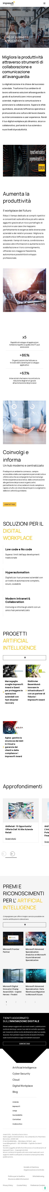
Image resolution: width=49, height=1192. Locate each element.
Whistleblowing (38, 1176)
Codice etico (17, 1124)
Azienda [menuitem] (16, 1102)
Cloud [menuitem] (16, 1079)
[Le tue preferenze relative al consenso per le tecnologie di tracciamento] (45, 1188)
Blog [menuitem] (15, 1092)
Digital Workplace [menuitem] (23, 1085)
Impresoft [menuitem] (16, 1106)
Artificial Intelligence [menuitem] (24, 1067)
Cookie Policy (22, 1185)
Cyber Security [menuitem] (21, 1073)
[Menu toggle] (44, 3)
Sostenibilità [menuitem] (17, 1115)
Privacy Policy (8, 1185)
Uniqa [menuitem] (15, 1111)
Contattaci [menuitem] (17, 1119)
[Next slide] (12, 854)
